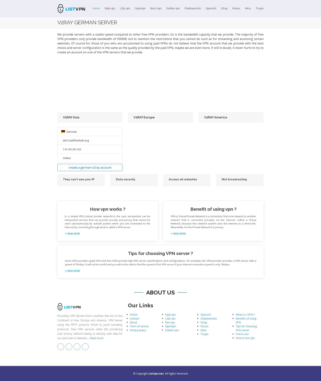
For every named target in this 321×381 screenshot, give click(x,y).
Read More (73, 233)
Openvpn (140, 8)
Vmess (236, 8)
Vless (248, 8)
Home (96, 8)
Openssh (211, 8)
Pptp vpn (110, 8)
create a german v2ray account (90, 167)
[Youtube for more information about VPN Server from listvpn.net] (77, 346)
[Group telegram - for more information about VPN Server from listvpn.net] (60, 346)
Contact (134, 318)
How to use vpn (245, 338)
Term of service (139, 326)
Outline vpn (173, 8)
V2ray (224, 8)
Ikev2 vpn (156, 8)
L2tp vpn (125, 8)
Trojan (260, 8)
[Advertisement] (160, 83)
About (133, 322)
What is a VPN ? (245, 314)
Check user (242, 334)
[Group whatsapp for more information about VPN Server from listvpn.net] (85, 346)
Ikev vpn (170, 322)
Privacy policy (138, 330)
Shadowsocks (192, 8)
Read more (96, 338)
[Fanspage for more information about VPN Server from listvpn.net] (69, 346)
